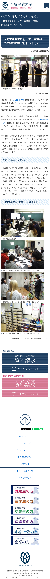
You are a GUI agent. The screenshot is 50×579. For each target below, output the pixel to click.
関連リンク (25, 464)
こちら (46, 338)
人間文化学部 (18, 100)
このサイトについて (25, 436)
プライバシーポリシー (25, 450)
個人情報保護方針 (25, 457)
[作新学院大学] (21, 4)
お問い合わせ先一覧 (25, 471)
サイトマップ (25, 443)
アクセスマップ (25, 478)
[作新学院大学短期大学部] (21, 8)
